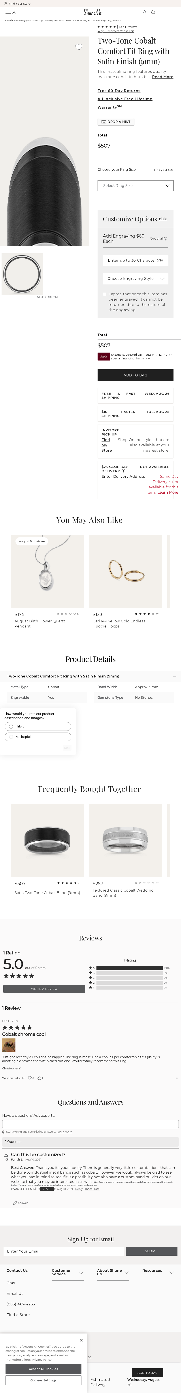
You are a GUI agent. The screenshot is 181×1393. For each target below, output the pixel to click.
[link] (135, 185)
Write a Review (44, 988)
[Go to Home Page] (93, 12)
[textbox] (90, 1124)
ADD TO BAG (135, 375)
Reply (79, 1189)
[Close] (81, 1340)
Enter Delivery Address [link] (123, 476)
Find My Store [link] (107, 445)
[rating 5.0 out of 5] (107, 27)
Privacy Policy (41, 1359)
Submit (151, 1251)
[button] (116, 122)
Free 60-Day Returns (119, 91)
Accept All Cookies (43, 1369)
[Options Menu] (176, 1078)
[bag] (153, 12)
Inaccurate (92, 1189)
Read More (162, 77)
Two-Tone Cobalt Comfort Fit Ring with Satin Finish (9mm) (133, 50)
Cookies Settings (43, 1380)
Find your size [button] (163, 169)
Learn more (64, 1132)
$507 (104, 145)
